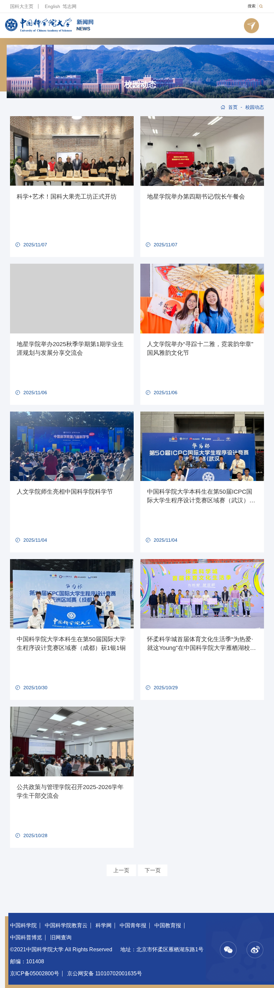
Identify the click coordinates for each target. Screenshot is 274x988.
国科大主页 (21, 6)
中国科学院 (23, 925)
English (52, 6)
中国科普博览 (26, 937)
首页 (233, 107)
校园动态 (140, 84)
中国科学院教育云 (66, 925)
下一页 (153, 870)
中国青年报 (133, 925)
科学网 (104, 925)
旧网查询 (61, 937)
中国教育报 (167, 925)
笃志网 (69, 6)
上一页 (121, 870)
